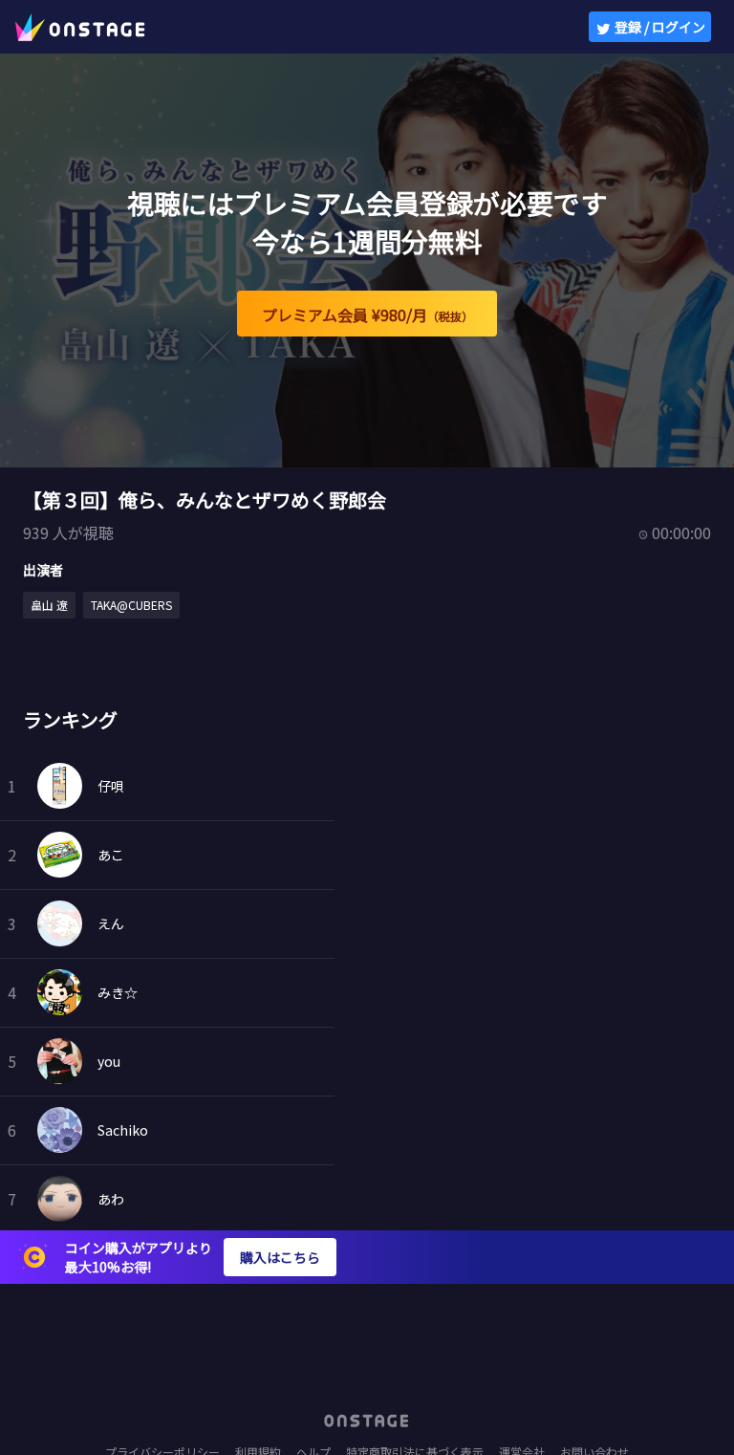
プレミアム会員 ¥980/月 (367, 314)
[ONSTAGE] (80, 27)
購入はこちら (280, 1257)
